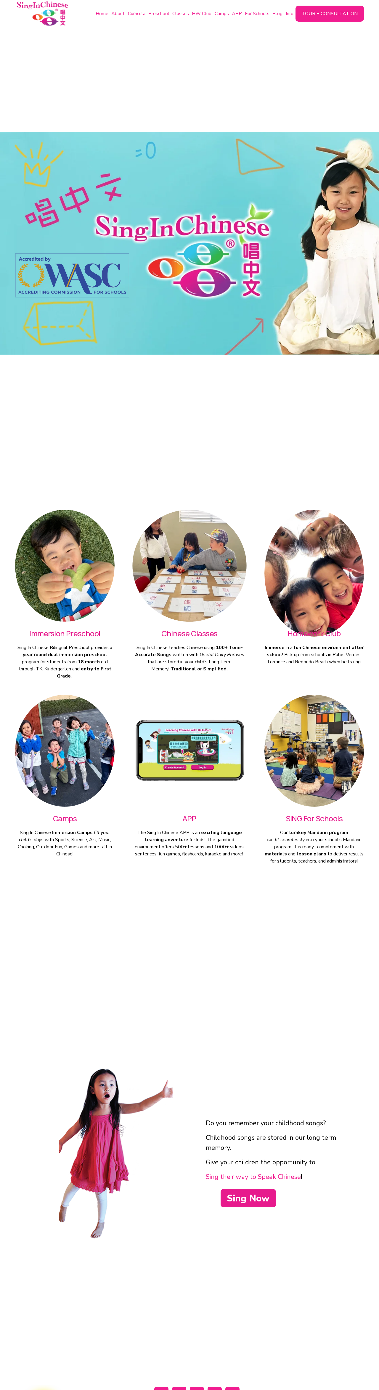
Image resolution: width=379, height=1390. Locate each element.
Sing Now (248, 1198)
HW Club (201, 13)
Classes (180, 13)
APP (237, 13)
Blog (277, 13)
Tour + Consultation (330, 13)
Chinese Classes (189, 633)
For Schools (257, 13)
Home (102, 13)
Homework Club (314, 633)
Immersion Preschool (64, 633)
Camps (222, 13)
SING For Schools (314, 818)
